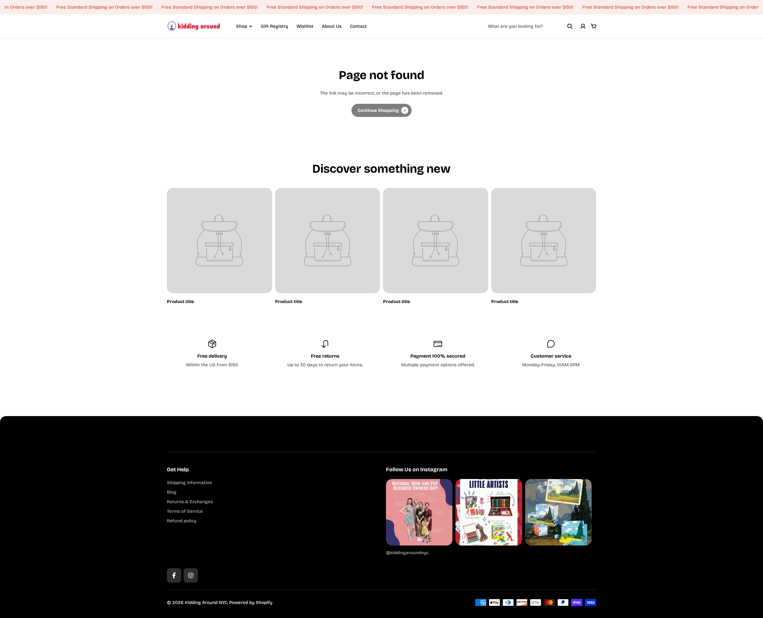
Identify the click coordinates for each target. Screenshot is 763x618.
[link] (381, 110)
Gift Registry (274, 26)
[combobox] (530, 26)
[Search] (569, 26)
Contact (358, 26)
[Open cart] (593, 26)
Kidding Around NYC (206, 602)
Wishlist (305, 26)
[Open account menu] (583, 26)
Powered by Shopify (250, 602)
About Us (332, 26)
